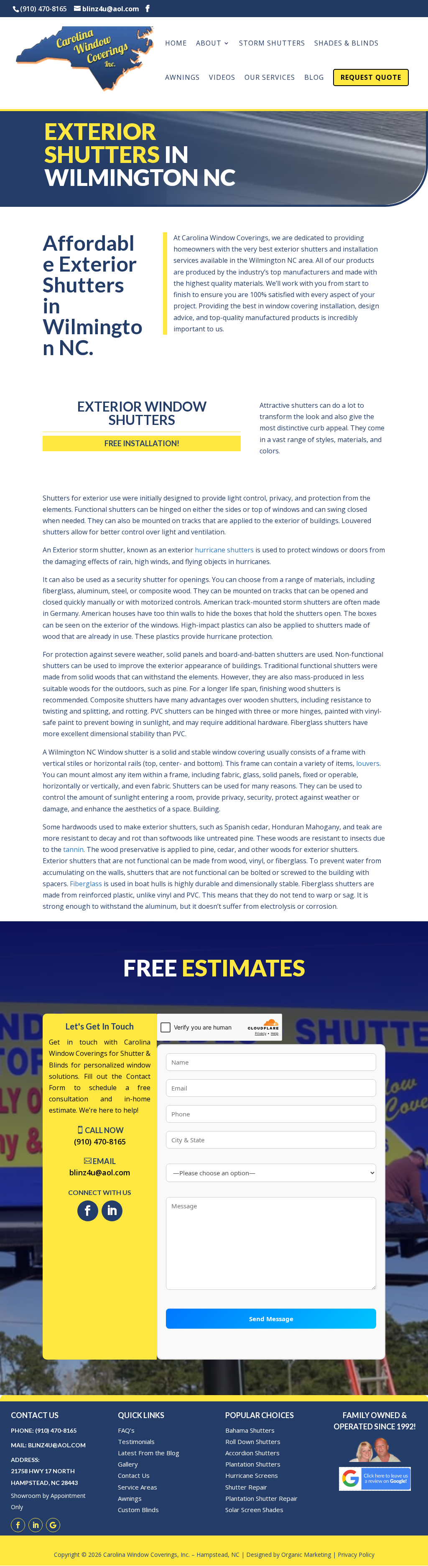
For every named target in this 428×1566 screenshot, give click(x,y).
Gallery (128, 1464)
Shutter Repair (246, 1487)
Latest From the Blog (148, 1453)
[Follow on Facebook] (87, 1210)
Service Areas (137, 1487)
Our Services (270, 78)
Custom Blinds (138, 1509)
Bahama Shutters (250, 1430)
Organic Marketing (306, 1554)
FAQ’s (126, 1430)
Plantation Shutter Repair (261, 1498)
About (209, 44)
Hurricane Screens (251, 1475)
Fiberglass (86, 883)
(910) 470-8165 (100, 1141)
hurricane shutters (224, 549)
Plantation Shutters (252, 1464)
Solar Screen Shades (254, 1509)
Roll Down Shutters (252, 1441)
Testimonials (136, 1441)
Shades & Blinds (346, 44)
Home (176, 44)
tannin (73, 849)
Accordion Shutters (252, 1453)
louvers (368, 763)
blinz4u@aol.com (99, 1172)
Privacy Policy (356, 1554)
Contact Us (134, 1475)
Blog (314, 78)
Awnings (182, 78)
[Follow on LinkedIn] (112, 1210)
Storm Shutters (272, 44)
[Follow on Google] (53, 1525)
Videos (222, 78)
